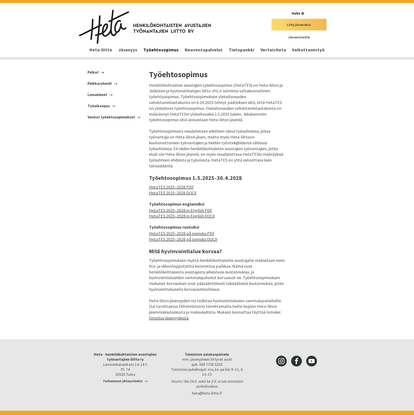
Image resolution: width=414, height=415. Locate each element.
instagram (281, 361)
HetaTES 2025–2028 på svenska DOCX (183, 239)
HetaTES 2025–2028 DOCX (172, 192)
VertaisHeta (273, 49)
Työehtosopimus (161, 49)
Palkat (93, 72)
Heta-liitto (100, 49)
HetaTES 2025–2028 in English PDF (180, 210)
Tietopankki (241, 49)
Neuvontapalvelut (204, 49)
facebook (296, 361)
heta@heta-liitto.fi (207, 393)
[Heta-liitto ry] (145, 27)
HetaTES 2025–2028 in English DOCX (182, 216)
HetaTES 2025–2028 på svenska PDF (182, 233)
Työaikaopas (99, 106)
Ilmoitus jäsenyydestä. (169, 318)
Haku (296, 13)
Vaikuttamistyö (308, 49)
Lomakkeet (97, 94)
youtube (311, 361)
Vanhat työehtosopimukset (111, 117)
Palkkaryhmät (100, 83)
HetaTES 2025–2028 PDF (171, 187)
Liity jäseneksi (299, 24)
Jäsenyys (127, 49)
